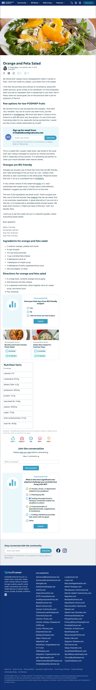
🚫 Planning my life (36, 495)
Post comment (31, 468)
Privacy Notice (44, 555)
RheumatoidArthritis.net (75, 635)
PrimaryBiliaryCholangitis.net (77, 622)
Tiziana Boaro (14, 67)
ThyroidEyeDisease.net (74, 657)
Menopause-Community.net (76, 590)
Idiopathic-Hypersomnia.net (48, 654)
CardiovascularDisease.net (47, 612)
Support (21, 439)
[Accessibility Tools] (76, 3)
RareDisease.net (71, 632)
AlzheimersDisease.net (45, 587)
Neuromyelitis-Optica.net (75, 606)
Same (48, 439)
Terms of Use (24, 144)
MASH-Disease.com (73, 587)
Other (31, 521)
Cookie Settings (76, 669)
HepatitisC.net (42, 641)
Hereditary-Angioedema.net (48, 645)
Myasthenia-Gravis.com (75, 603)
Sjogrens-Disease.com (74, 641)
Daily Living (47, 3)
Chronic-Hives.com (44, 619)
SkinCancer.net (71, 645)
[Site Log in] (80, 3)
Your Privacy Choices (62, 669)
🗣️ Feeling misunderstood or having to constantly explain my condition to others (42, 500)
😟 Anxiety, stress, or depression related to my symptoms (42, 490)
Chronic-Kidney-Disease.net (48, 622)
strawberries (19, 114)
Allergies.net (41, 583)
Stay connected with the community (23, 545)
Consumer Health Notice (44, 669)
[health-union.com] (12, 573)
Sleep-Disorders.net (73, 648)
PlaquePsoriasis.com (73, 619)
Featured (59, 3)
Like (12, 439)
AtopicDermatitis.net (44, 593)
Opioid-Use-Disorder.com (75, 612)
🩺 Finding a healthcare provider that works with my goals (42, 516)
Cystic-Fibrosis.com (44, 628)
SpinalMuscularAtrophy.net (76, 654)
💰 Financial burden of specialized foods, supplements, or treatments (42, 509)
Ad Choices (22, 672)
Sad (29, 439)
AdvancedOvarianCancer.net (48, 580)
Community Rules (10, 672)
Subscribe (50, 138)
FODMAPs (39, 178)
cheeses (34, 197)
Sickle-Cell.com (71, 638)
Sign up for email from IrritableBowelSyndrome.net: (28, 131)
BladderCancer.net (44, 603)
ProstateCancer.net (73, 625)
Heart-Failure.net (43, 638)
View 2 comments (30, 456)
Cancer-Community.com (46, 609)
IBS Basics (34, 3)
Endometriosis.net (43, 632)
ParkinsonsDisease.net (74, 616)
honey (38, 184)
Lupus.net (69, 580)
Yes (31, 308)
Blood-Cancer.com (44, 606)
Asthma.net (41, 590)
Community (21, 3)
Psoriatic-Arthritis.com (74, 628)
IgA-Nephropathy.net (45, 657)
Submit (41, 321)
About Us (7, 669)
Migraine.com (70, 596)
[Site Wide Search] (72, 3)
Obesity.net (69, 609)
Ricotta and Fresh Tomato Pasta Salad (15, 346)
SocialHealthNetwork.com (75, 651)
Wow (39, 439)
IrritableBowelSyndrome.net (47, 664)
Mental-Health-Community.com (78, 593)
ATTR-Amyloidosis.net (45, 596)
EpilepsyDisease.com (45, 635)
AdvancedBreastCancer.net (47, 577)
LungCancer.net (71, 577)
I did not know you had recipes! (42, 316)
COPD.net (40, 625)
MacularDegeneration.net (75, 583)
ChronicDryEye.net (44, 616)
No (31, 312)
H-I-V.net (40, 648)
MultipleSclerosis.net (73, 599)
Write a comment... (12, 462)
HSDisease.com (42, 651)
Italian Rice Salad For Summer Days (42, 346)
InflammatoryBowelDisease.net (49, 661)
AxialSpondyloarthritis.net (47, 599)
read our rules (25, 452)
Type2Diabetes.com (73, 661)
